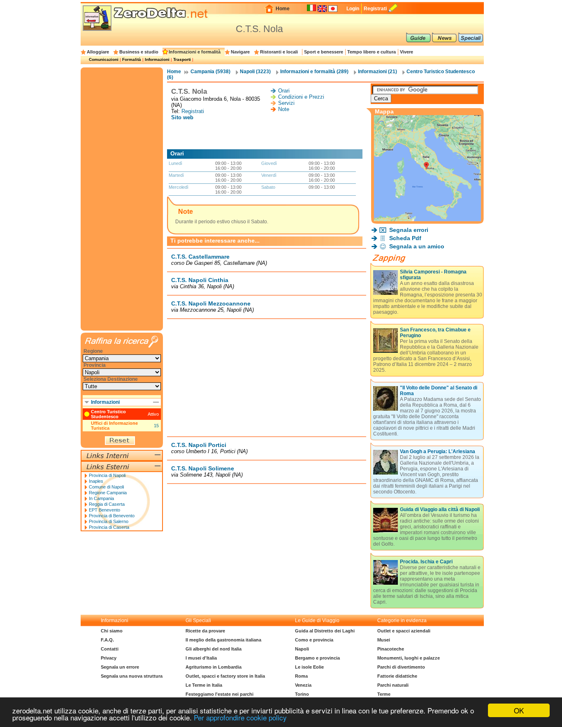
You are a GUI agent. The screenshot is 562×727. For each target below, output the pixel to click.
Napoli (302, 648)
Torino (302, 694)
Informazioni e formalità (195, 51)
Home (283, 9)
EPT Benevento (104, 509)
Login (352, 9)
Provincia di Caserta (109, 527)
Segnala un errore (120, 666)
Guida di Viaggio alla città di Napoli (440, 509)
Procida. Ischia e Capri (426, 562)
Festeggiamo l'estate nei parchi (219, 694)
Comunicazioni (103, 59)
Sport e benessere (323, 51)
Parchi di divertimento (401, 666)
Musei (383, 639)
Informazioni (157, 59)
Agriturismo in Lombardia (214, 666)
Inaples (96, 481)
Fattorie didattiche (397, 676)
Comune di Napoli (106, 486)
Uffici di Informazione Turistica (114, 426)
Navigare (240, 51)
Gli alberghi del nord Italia (214, 648)
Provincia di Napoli (107, 475)
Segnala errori (408, 230)
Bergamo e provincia (317, 657)
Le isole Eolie (309, 666)
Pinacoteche (390, 648)
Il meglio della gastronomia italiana (223, 639)
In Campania (101, 498)
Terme (383, 694)
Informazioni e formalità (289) (314, 71)
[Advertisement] (266, 135)
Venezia (303, 685)
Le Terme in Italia (204, 685)
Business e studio (138, 51)
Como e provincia (314, 639)
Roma (301, 676)
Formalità (131, 59)
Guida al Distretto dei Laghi (325, 630)
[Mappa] (427, 218)
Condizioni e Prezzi (301, 97)
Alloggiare (98, 51)
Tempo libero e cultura (371, 51)
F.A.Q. (107, 639)
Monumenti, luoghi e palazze (408, 657)
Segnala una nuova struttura (132, 676)
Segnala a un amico (416, 246)
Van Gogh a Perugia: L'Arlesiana (437, 451)
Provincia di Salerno (108, 521)
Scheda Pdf (405, 238)
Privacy (108, 657)
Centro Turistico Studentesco (108, 414)
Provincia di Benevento (112, 515)
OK (519, 710)
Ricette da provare (205, 630)
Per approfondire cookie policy (240, 717)
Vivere (406, 51)
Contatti (109, 648)
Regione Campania (108, 492)
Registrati (375, 9)
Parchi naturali (393, 685)
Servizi (286, 103)
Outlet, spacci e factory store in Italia (225, 676)
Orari (284, 91)
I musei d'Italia (201, 657)
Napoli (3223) (255, 71)
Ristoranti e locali (279, 51)
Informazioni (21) (377, 71)
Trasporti (182, 59)
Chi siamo (112, 630)
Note (283, 109)
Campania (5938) (210, 71)
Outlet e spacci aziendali (403, 630)
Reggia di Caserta (107, 504)
